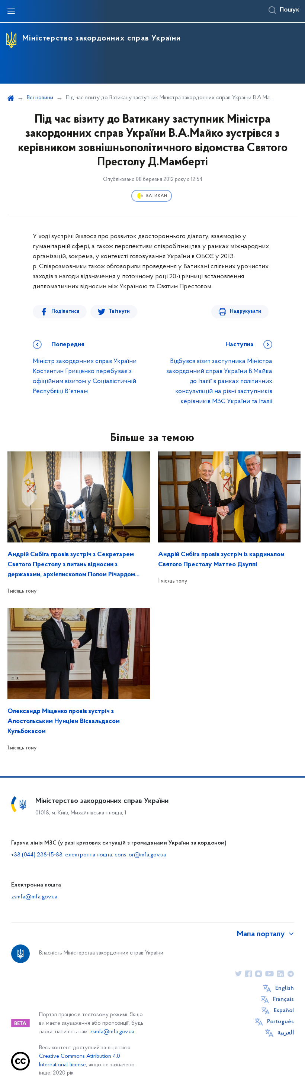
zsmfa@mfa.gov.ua (34, 897)
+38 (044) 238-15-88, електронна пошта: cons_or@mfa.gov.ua (88, 855)
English (284, 988)
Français (283, 999)
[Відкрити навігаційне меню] (11, 11)
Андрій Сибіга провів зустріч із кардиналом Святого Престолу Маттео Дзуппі (221, 559)
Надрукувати (245, 311)
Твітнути (119, 311)
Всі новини (40, 98)
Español (284, 1011)
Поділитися (65, 311)
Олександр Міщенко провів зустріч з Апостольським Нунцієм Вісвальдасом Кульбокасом (63, 721)
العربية (285, 1033)
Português (280, 1022)
